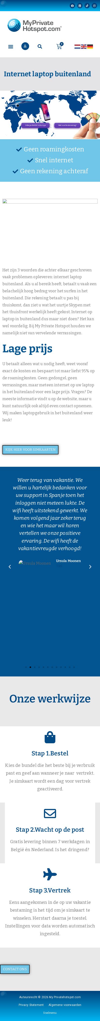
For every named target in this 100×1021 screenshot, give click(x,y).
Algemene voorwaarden (65, 1005)
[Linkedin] (80, 5)
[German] (90, 46)
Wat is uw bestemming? (67, 125)
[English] (84, 46)
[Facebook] (72, 5)
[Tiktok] (87, 5)
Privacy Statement (31, 1005)
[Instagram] (94, 5)
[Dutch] (78, 46)
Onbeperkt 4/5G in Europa (35, 125)
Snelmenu (50, 1012)
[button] (11, 47)
